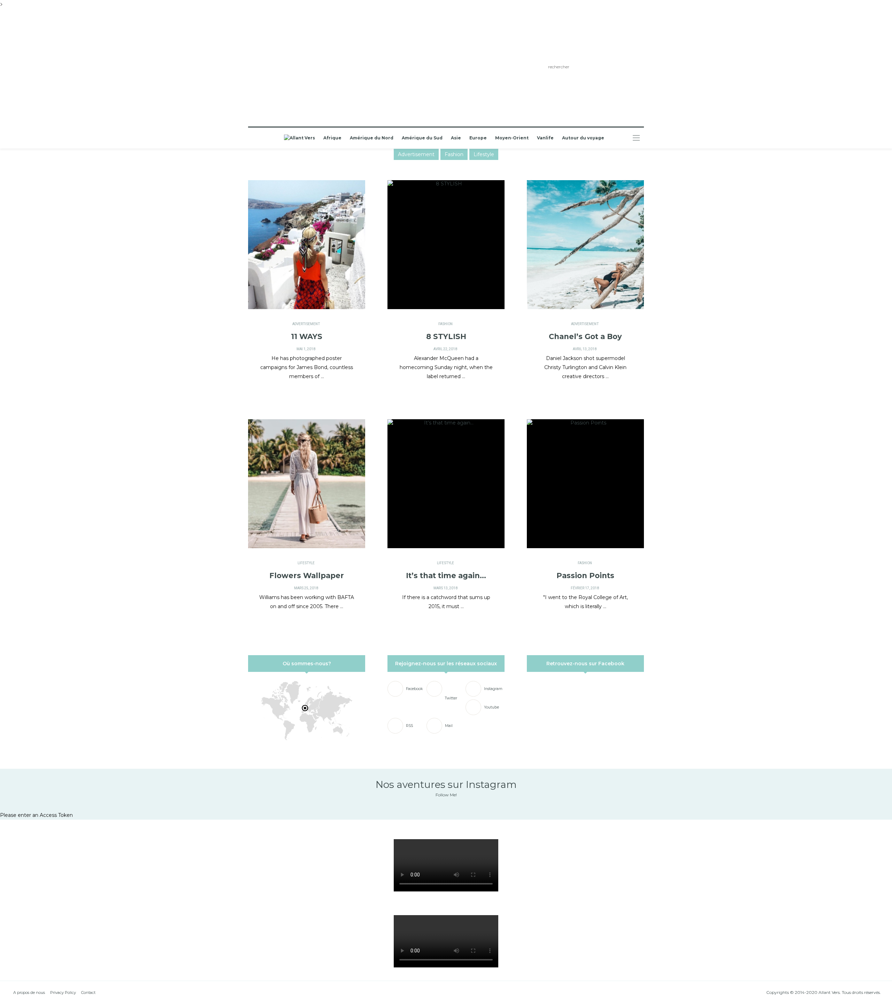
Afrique (332, 137)
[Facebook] (291, 67)
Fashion (454, 154)
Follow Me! (446, 794)
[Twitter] (302, 67)
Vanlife (545, 137)
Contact (88, 992)
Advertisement (416, 154)
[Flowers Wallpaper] (306, 483)
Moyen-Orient (512, 137)
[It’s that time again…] (446, 483)
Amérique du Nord (371, 137)
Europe (478, 137)
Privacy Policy (63, 992)
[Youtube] (322, 67)
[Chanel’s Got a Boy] (585, 244)
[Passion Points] (585, 483)
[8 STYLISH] (446, 244)
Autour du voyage (583, 137)
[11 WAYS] (306, 244)
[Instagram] (312, 67)
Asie (456, 137)
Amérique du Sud (422, 137)
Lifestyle (484, 154)
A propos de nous (29, 992)
